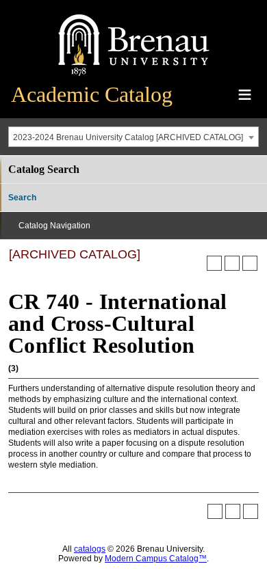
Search (22, 197)
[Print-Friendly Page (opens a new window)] (232, 263)
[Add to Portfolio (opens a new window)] (214, 263)
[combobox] (133, 136)
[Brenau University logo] (133, 76)
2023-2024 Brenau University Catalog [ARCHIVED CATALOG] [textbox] (128, 137)
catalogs (89, 549)
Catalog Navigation (54, 225)
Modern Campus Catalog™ (156, 558)
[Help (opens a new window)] (249, 263)
